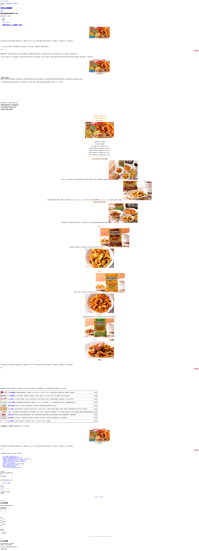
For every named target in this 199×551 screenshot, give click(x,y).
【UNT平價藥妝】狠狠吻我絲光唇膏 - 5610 (10, 456)
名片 (3, 20)
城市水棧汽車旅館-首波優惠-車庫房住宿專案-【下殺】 (12, 457)
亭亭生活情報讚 (6, 8)
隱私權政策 (105, 536)
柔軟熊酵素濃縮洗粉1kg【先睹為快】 (9, 466)
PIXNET (92, 536)
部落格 (3, 19)
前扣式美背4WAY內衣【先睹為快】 (9, 462)
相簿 (3, 18)
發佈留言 (2, 493)
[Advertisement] (9, 92)
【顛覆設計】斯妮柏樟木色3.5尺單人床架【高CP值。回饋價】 (13, 461)
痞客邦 (6, 480)
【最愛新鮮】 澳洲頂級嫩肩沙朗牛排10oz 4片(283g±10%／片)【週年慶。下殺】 (16, 458)
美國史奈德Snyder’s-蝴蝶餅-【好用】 (12, 25)
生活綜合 (4, 521)
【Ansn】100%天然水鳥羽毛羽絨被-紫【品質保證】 (11, 467)
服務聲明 (109, 536)
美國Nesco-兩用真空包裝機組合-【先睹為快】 (10, 465)
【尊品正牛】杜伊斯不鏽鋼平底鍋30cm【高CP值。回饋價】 (13, 463)
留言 (8, 480)
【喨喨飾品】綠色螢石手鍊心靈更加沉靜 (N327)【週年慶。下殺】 (14, 460)
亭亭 (1, 474)
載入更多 (2, 486)
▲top (1, 484)
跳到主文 (2, 10)
